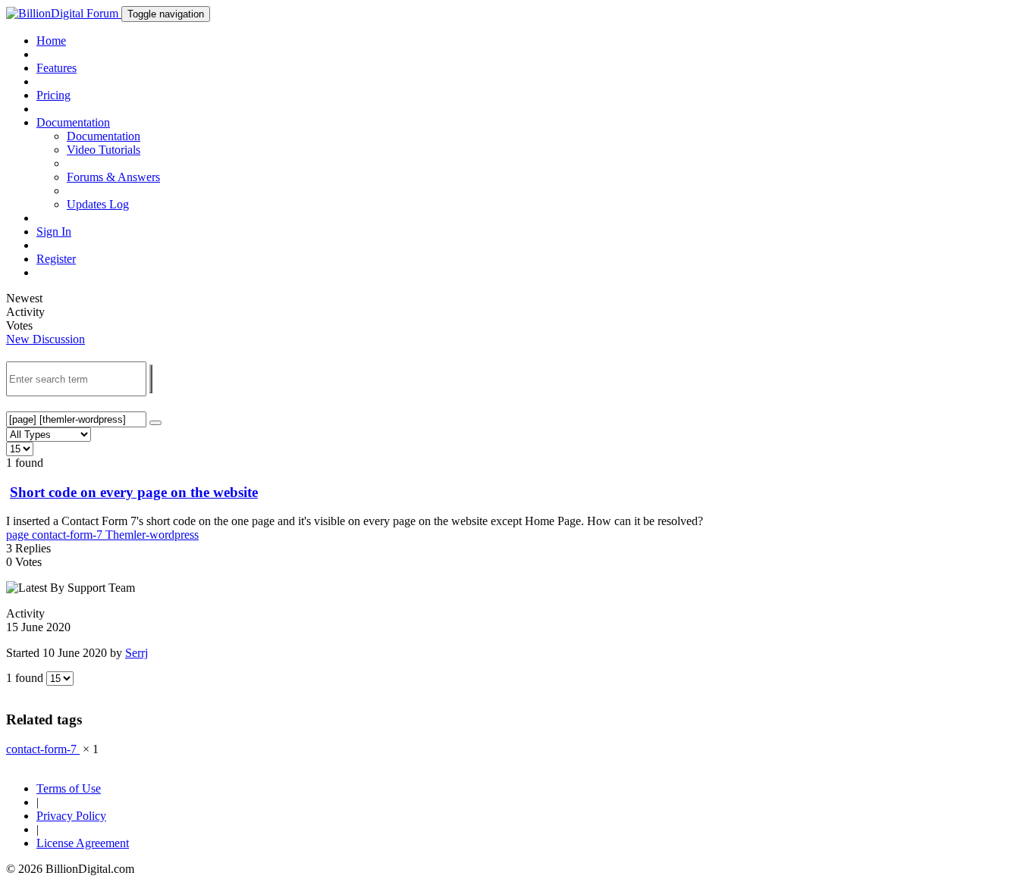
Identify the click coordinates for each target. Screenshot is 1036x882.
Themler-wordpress (152, 534)
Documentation (103, 136)
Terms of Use (68, 788)
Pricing (53, 95)
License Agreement (82, 843)
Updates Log (98, 204)
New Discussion (45, 339)
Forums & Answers (113, 176)
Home (51, 40)
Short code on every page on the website (134, 492)
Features (56, 67)
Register (56, 258)
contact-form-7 (68, 534)
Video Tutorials (103, 149)
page (19, 534)
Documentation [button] (73, 122)
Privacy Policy (71, 815)
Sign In (53, 231)
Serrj (136, 652)
